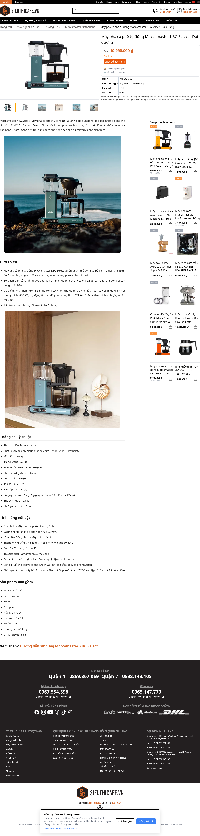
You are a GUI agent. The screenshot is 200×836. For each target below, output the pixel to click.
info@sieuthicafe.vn (161, 747)
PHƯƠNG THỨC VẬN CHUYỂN (66, 744)
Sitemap (188, 2)
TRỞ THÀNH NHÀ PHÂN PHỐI (113, 758)
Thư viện (146, 2)
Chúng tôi (99, 2)
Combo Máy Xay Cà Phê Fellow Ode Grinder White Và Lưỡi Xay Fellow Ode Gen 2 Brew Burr (162, 318)
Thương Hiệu (52, 27)
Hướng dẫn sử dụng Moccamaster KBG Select (59, 646)
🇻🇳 (193, 2)
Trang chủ (6, 27)
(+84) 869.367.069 (162, 743)
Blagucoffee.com (112, 2)
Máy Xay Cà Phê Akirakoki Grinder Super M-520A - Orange (160, 267)
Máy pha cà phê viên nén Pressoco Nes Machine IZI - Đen (162, 215)
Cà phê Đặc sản (9, 20)
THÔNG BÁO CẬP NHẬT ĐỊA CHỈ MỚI (116, 744)
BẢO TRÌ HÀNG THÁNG (63, 758)
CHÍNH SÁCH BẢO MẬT (63, 740)
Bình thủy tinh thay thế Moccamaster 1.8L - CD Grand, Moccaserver (186, 370)
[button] (8, 107)
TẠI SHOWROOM (107, 749)
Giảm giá (171, 20)
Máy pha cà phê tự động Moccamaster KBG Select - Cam (161, 369)
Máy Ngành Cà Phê (64, 20)
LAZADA (107, 771)
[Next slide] (93, 107)
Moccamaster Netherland (80, 27)
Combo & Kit (11, 758)
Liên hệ (167, 2)
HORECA (134, 20)
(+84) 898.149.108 (162, 759)
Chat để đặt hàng (115, 61)
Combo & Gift (115, 20)
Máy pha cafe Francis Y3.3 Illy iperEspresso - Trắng (187, 214)
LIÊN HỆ (103, 740)
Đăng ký (6, 2)
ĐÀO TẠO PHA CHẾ (108, 753)
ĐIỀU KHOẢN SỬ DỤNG (63, 736)
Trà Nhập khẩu (12, 762)
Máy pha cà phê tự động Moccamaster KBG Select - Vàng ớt (162, 162)
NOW (121, 771)
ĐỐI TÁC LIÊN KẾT (108, 766)
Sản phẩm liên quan (162, 122)
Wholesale (153, 20)
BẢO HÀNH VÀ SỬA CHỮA (64, 753)
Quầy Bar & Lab (91, 20)
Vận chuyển (156, 2)
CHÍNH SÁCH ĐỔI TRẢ (62, 749)
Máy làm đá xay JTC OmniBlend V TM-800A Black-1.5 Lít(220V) (186, 163)
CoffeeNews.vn (12, 775)
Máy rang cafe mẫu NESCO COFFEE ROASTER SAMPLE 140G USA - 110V (186, 267)
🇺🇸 (198, 2)
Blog (138, 2)
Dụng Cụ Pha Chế (35, 20)
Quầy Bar (10, 749)
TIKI (101, 771)
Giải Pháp (10, 753)
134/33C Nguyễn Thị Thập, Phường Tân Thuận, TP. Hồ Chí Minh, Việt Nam (169, 753)
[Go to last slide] (5, 107)
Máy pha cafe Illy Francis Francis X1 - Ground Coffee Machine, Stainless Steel (186, 318)
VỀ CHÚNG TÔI (106, 736)
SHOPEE (115, 771)
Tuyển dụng (177, 2)
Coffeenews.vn (127, 2)
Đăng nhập (19, 2)
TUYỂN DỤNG (106, 762)
